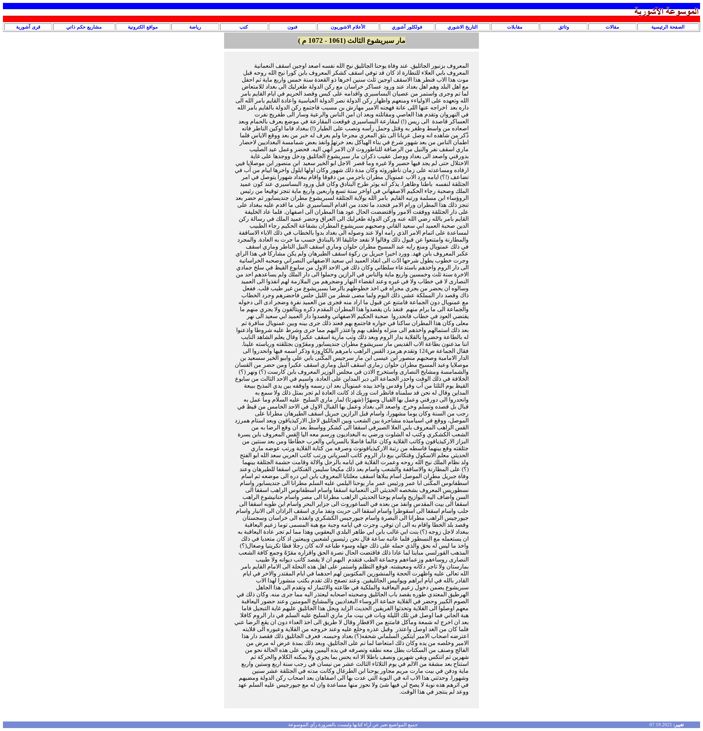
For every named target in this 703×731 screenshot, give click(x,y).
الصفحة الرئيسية (668, 27)
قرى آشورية (28, 27)
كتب (243, 27)
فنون (292, 27)
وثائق (563, 27)
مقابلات (514, 27)
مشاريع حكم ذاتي (84, 27)
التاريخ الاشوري (462, 27)
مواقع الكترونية (143, 27)
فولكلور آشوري (407, 27)
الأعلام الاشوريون (348, 27)
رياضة (195, 27)
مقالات (612, 27)
